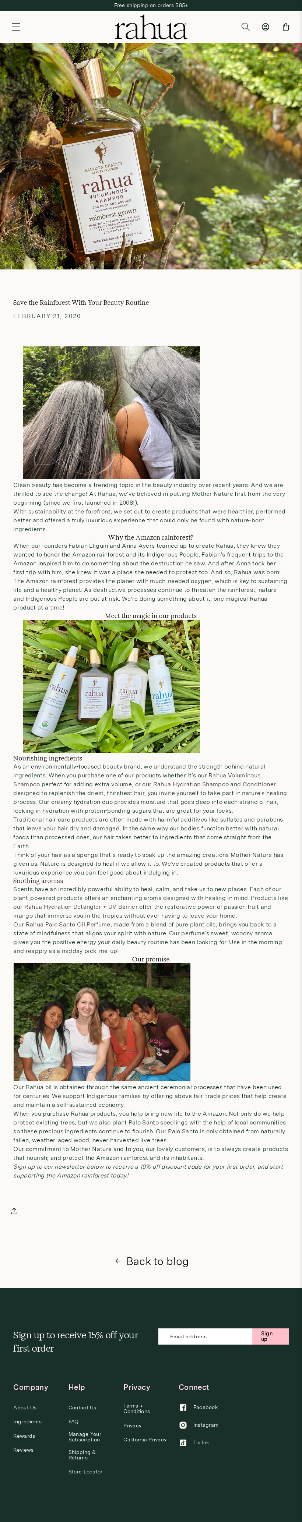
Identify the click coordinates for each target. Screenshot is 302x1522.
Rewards (24, 1436)
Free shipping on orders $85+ (151, 5)
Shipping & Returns (82, 1455)
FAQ (74, 1421)
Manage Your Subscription (85, 1436)
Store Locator (86, 1472)
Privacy (132, 1426)
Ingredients (27, 1421)
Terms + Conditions (136, 1408)
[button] (16, 27)
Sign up (267, 1336)
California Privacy (144, 1439)
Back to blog (157, 1261)
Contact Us (82, 1407)
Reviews (23, 1450)
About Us (24, 1407)
